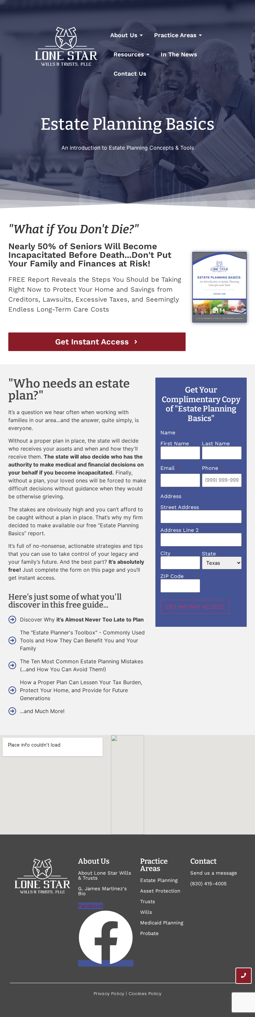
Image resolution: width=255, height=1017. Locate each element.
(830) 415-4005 (208, 884)
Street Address (179, 507)
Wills (146, 912)
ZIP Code (172, 576)
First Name (174, 443)
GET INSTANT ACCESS (195, 607)
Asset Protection (160, 891)
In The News (179, 54)
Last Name (216, 443)
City (165, 553)
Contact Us (130, 73)
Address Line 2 (179, 530)
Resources (129, 54)
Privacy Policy (109, 993)
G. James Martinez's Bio (102, 891)
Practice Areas (175, 35)
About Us (123, 35)
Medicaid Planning (161, 923)
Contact (203, 861)
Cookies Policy (145, 993)
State (209, 553)
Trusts (147, 902)
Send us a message (213, 873)
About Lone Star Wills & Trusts (104, 875)
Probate (149, 933)
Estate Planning (159, 880)
